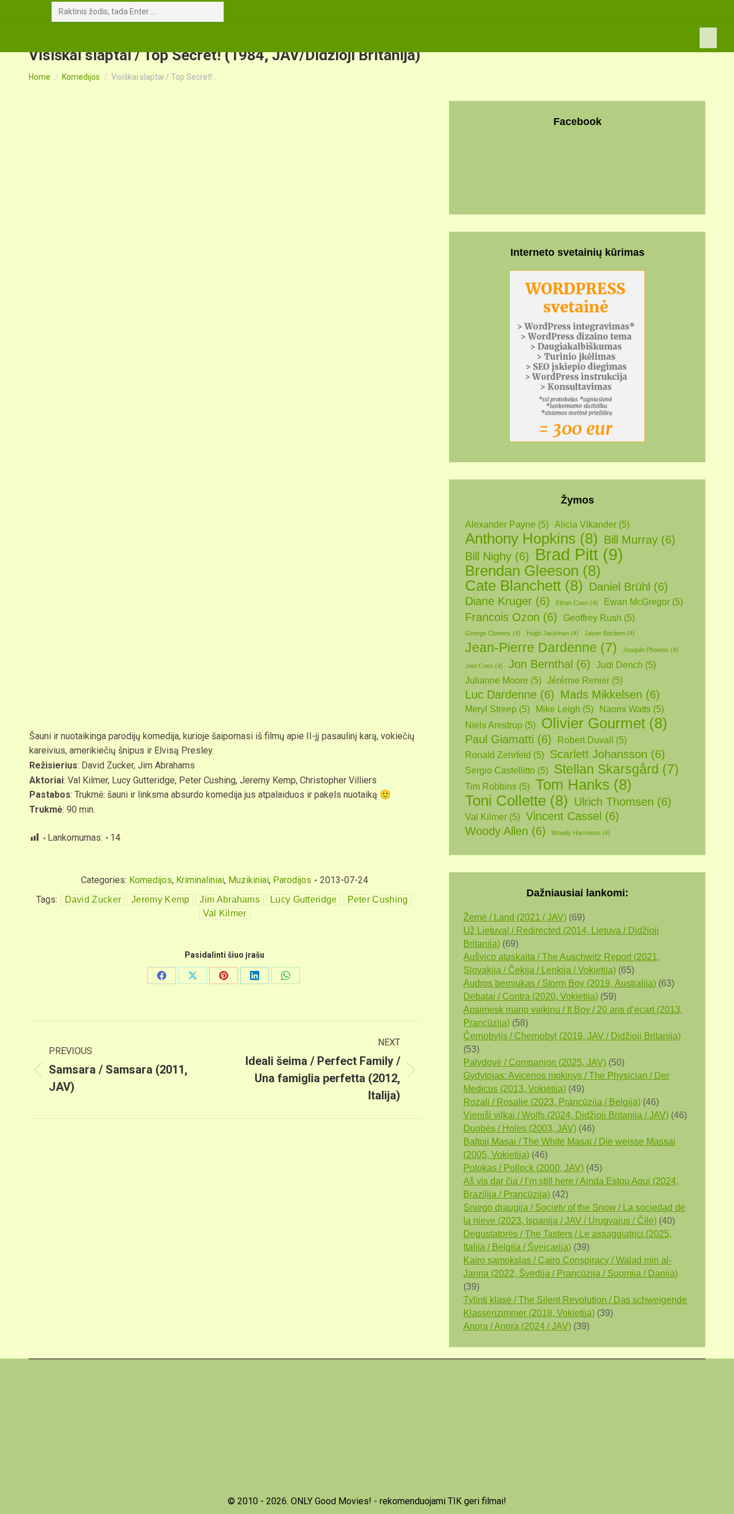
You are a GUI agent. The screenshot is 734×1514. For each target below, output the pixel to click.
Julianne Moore (503, 680)
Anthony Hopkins (531, 538)
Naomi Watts (631, 709)
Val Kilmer (225, 913)
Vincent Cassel (572, 816)
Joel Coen (484, 665)
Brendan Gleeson (533, 570)
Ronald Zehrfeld (504, 755)
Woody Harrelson (581, 832)
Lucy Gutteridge (303, 899)
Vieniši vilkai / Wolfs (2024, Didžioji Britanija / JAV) (566, 1115)
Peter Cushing (378, 899)
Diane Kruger (507, 601)
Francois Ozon (511, 617)
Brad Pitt (579, 554)
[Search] (213, 12)
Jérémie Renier (585, 680)
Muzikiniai (248, 880)
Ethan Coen (577, 602)
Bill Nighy (497, 556)
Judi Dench (626, 665)
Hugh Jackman (552, 633)
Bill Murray (640, 539)
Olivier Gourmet (604, 723)
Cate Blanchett (524, 585)
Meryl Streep (497, 709)
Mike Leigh (565, 709)
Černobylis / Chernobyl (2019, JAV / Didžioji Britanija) (572, 1036)
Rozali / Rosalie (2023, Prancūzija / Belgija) (552, 1102)
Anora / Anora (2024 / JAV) (517, 1326)
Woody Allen (505, 831)
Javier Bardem (609, 633)
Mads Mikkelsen (610, 694)
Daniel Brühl (628, 586)
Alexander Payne (507, 524)
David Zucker (93, 899)
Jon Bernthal (550, 664)
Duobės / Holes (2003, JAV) (519, 1128)
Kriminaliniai (200, 880)
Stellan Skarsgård (616, 769)
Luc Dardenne (510, 694)
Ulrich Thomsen (622, 801)
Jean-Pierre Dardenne (541, 647)
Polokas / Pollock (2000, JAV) (523, 1168)
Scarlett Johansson (607, 754)
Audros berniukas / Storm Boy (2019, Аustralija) (559, 983)
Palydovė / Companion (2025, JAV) (534, 1062)
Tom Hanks (584, 784)
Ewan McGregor (643, 602)
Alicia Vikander (592, 524)
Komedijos (150, 880)
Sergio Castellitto (506, 770)
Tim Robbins (497, 786)
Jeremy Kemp (160, 899)
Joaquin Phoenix (650, 649)
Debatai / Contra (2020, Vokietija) (530, 996)
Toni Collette (516, 800)
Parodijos (292, 880)
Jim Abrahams (230, 899)
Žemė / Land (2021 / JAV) (515, 917)
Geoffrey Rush (599, 618)
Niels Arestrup (500, 725)
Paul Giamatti (508, 739)
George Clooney (493, 633)
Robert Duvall (592, 740)
